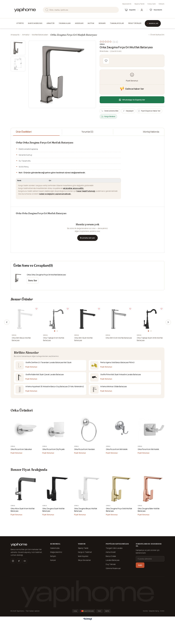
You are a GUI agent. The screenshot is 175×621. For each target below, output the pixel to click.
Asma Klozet (111, 552)
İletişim (161, 4)
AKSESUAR (79, 23)
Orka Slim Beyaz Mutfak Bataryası (21, 339)
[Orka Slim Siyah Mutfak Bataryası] (87, 319)
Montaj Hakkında (151, 131)
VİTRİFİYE (20, 23)
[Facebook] (19, 561)
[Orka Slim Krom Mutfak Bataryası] (119, 319)
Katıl (140, 565)
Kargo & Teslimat (85, 552)
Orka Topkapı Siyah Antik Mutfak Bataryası (150, 339)
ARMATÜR (50, 23)
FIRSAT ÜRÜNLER (134, 23)
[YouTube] (24, 561)
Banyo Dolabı (111, 556)
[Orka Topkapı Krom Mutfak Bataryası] (56, 319)
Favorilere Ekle (36, 308)
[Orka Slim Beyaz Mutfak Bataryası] (25, 319)
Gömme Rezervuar (113, 568)
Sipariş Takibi (140, 4)
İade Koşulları (83, 556)
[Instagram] (13, 561)
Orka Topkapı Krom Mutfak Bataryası (53, 339)
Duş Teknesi (111, 564)
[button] (55, 331)
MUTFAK (91, 23)
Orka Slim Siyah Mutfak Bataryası (83, 339)
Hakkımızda (54, 548)
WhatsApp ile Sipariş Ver (133, 99)
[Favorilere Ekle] (106, 61)
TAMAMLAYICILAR (117, 23)
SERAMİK (102, 23)
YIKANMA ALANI (65, 23)
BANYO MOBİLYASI (35, 23)
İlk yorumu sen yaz (87, 238)
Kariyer (53, 560)
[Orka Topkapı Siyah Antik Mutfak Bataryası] (150, 319)
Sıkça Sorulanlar (84, 560)
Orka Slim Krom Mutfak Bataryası (119, 338)
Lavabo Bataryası (113, 560)
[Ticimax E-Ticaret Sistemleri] (87, 619)
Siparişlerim (126, 4)
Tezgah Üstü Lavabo (114, 548)
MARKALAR (153, 23)
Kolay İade (152, 4)
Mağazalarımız (56, 552)
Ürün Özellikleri (24, 131)
